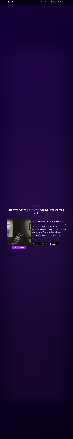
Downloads (47, 1)
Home (42, 1)
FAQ (58, 1)
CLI (51, 1)
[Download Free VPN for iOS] (44, 243)
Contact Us (62, 1)
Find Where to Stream (19, 247)
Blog (55, 1)
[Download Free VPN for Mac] (53, 243)
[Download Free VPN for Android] (36, 243)
